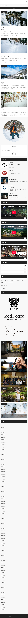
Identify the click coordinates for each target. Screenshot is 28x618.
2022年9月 (3, 538)
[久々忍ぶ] (14, 99)
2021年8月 (3, 570)
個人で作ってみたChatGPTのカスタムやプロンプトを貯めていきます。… (17, 167)
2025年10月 (3, 447)
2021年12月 (3, 560)
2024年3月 (3, 493)
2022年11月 (3, 533)
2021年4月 (3, 580)
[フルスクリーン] (25, 218)
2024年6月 (3, 486)
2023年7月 (3, 513)
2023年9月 (3, 508)
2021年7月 (3, 572)
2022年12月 (3, 530)
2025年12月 (3, 442)
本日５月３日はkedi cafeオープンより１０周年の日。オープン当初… (18, 182)
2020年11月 (3, 592)
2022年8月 (3, 540)
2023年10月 (3, 506)
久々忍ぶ (3, 109)
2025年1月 (3, 469)
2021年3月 (3, 582)
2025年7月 (3, 454)
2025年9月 (3, 449)
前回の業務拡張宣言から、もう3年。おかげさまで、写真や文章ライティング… (17, 174)
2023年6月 (3, 516)
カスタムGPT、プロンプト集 (14, 164)
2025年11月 (3, 444)
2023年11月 (3, 503)
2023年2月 (3, 525)
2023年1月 (3, 528)
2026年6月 (3, 429)
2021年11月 (3, 562)
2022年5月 (3, 548)
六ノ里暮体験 (11, 187)
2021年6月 (3, 575)
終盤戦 (2, 83)
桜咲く (2, 282)
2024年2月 (3, 496)
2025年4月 (3, 461)
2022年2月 (3, 555)
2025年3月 (3, 464)
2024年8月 (3, 481)
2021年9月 (3, 567)
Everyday (14, 268)
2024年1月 (3, 498)
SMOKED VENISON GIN (13, 195)
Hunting (4, 12)
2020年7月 (3, 602)
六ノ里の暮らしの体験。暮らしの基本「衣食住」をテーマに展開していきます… (18, 190)
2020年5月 (3, 607)
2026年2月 (3, 439)
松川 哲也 (14, 146)
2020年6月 (3, 604)
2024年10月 (3, 476)
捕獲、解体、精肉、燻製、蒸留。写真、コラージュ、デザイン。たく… (18, 198)
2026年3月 (3, 437)
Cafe (14, 265)
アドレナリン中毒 (4, 280)
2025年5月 (3, 459)
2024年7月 (3, 484)
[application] (14, 212)
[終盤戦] (14, 72)
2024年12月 (3, 471)
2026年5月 (3, 432)
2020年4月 (3, 609)
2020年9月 (3, 597)
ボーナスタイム (5, 56)
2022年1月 (3, 557)
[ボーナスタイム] (14, 45)
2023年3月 (3, 523)
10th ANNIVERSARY (13, 179)
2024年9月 (3, 479)
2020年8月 (3, 599)
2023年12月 (3, 501)
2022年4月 (3, 550)
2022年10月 (3, 535)
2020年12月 (3, 589)
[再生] (3, 218)
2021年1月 (3, 587)
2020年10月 (3, 594)
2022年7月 (3, 543)
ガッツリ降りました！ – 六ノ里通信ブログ (16, 280)
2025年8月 (3, 452)
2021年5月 (3, 577)
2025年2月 (3, 466)
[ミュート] (23, 218)
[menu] (26, 2)
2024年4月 (3, 491)
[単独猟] (14, 18)
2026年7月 (3, 427)
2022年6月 (3, 545)
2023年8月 (3, 511)
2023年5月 (3, 518)
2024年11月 (3, 474)
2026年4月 (3, 434)
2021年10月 (3, 565)
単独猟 (2, 29)
